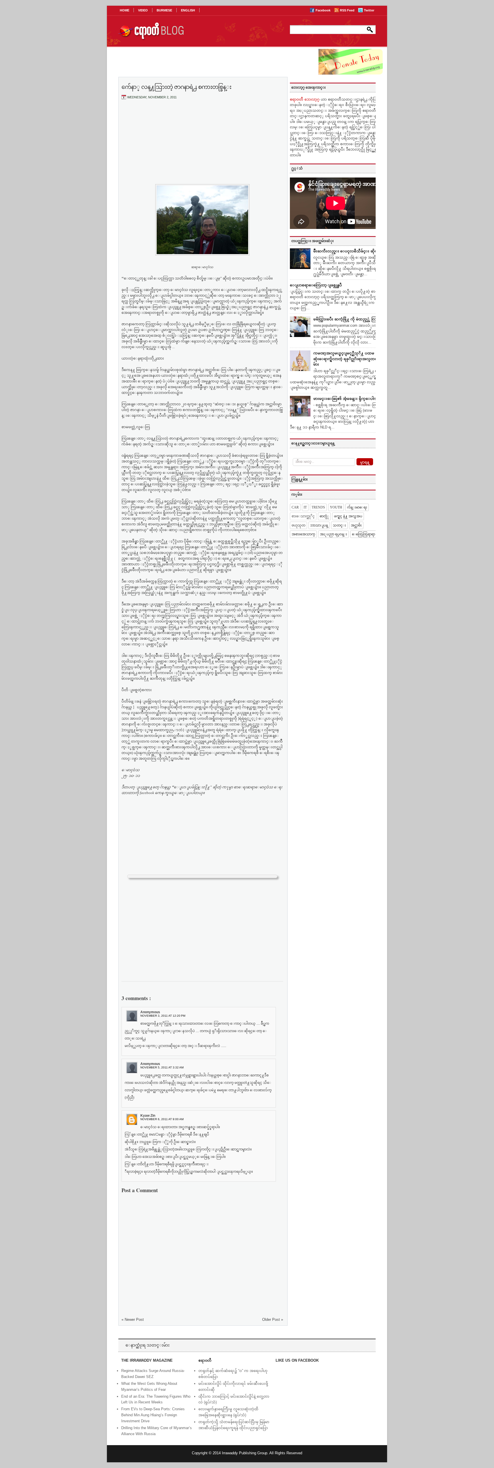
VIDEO (143, 10)
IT (305, 507)
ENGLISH (188, 10)
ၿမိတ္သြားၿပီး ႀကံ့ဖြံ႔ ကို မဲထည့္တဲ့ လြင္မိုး (347, 319)
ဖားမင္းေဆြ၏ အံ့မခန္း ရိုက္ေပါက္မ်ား (347, 398)
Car (295, 507)
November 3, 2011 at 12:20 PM (162, 1015)
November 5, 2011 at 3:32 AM (162, 1067)
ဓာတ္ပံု (324, 516)
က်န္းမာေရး (357, 507)
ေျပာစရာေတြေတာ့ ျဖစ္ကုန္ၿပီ (316, 285)
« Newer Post (132, 1319)
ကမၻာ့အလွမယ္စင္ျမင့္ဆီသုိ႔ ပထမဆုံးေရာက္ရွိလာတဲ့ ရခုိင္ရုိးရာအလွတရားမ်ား (347, 358)
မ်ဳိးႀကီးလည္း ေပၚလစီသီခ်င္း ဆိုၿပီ (346, 251)
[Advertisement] (202, 146)
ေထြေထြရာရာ (363, 534)
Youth (336, 507)
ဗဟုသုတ (298, 525)
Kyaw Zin (147, 1116)
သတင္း (339, 525)
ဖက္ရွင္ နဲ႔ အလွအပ (348, 516)
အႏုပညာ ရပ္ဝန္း (333, 534)
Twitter (369, 10)
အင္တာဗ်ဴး (356, 525)
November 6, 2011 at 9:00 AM (162, 1119)
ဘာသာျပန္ (319, 525)
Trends (318, 507)
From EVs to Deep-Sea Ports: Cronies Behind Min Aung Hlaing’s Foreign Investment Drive (153, 1415)
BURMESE (164, 10)
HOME (124, 10)
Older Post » (272, 1319)
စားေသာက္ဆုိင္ (303, 516)
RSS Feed (347, 10)
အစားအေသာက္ (303, 534)
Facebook (323, 10)
